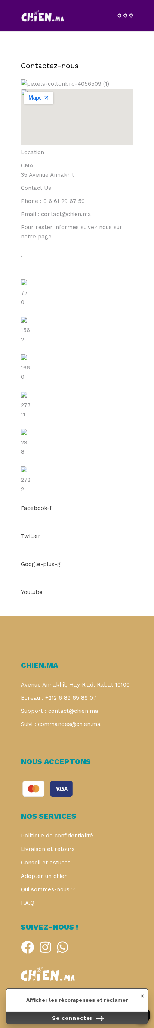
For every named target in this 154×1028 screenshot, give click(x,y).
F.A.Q (27, 903)
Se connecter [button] (73, 1018)
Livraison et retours (48, 849)
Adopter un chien (44, 876)
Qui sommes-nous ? (48, 889)
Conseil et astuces (46, 862)
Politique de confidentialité (57, 835)
